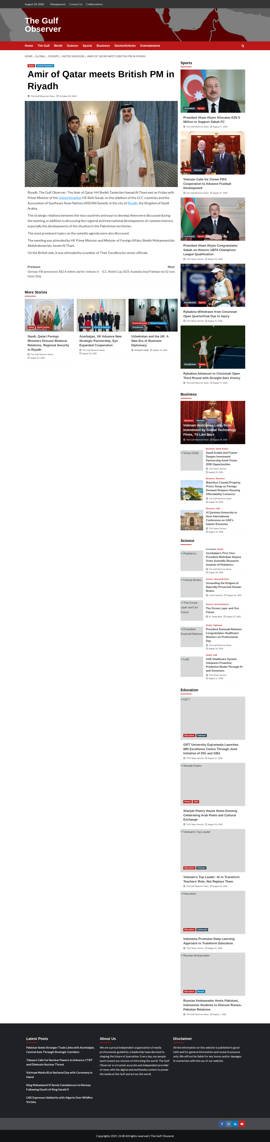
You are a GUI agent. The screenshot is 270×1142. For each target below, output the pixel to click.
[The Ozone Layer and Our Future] (192, 610)
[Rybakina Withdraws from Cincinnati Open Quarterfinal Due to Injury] (213, 285)
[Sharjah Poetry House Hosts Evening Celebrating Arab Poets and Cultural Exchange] (213, 784)
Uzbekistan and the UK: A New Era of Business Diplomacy (149, 341)
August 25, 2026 (216, 472)
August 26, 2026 (215, 259)
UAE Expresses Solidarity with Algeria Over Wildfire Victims (59, 1100)
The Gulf (43, 45)
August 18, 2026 (89, 353)
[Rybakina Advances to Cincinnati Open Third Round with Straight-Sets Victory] (213, 347)
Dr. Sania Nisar (215, 617)
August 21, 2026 (215, 321)
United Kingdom (45, 66)
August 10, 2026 (160, 350)
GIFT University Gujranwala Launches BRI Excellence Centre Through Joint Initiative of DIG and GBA (210, 749)
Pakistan (201, 735)
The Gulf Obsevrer (162, 1136)
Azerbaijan (85, 327)
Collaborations (94, 4)
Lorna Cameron (216, 595)
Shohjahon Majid (141, 350)
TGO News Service (195, 259)
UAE (218, 509)
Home (29, 45)
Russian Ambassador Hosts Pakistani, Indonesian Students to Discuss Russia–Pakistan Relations (212, 1005)
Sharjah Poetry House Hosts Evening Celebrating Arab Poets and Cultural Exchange (210, 815)
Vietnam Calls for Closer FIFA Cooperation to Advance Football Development (207, 184)
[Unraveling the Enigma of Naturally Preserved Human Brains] (192, 587)
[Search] (243, 46)
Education (189, 735)
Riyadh (132, 203)
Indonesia (202, 929)
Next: (138, 269)
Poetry (187, 802)
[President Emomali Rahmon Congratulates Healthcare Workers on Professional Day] (192, 637)
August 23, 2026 (233, 617)
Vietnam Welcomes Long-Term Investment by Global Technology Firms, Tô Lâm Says (209, 430)
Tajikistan (217, 625)
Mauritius (220, 479)
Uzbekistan (137, 327)
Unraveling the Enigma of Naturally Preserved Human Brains (223, 586)
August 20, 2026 (37, 358)
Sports (87, 45)
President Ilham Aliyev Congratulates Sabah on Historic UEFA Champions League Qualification (210, 250)
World (58, 45)
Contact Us (75, 4)
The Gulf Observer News (43, 96)
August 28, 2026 (220, 440)
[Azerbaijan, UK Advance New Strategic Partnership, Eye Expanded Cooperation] (101, 315)
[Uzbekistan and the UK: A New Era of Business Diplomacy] (153, 315)
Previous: (63, 271)
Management (58, 4)
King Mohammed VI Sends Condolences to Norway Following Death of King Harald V (58, 1087)
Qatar (31, 66)
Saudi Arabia (43, 327)
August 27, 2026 (220, 127)
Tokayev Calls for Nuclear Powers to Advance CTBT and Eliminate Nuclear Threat (59, 1062)
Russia (200, 991)
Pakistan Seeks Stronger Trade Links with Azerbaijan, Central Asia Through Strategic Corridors (60, 1050)
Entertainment (150, 45)
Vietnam (198, 170)
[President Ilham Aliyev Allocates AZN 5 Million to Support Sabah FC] (213, 91)
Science (72, 45)
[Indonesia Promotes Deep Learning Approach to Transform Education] (213, 912)
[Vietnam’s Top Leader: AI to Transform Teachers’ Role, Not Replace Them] (213, 850)
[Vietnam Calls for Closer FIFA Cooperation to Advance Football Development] (213, 153)
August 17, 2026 (220, 383)
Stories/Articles (125, 45)
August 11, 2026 (215, 948)
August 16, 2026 (216, 532)
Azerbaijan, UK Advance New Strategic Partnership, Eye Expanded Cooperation (100, 341)
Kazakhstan (190, 302)
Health (220, 549)
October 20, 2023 (68, 96)
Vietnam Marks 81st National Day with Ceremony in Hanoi (59, 1075)
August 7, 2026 (219, 1014)
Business (103, 45)
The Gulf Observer (43, 25)
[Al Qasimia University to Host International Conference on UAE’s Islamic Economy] (192, 520)
